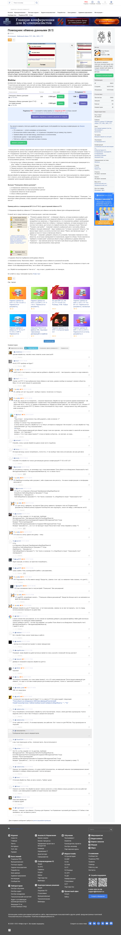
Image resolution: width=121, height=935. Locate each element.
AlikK (17, 616)
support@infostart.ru (96, 891)
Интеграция (15, 878)
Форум (94, 845)
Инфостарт (36, 274)
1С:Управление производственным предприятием (100, 155)
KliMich (18, 797)
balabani (19, 632)
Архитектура (42, 854)
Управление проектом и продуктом (46, 845)
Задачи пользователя (19, 867)
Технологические (44, 899)
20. (14, 605)
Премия (14, 852)
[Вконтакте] (94, 924)
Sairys (17, 449)
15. (14, 532)
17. (13, 559)
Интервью (14, 846)
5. (13, 449)
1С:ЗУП (67, 873)
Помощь (91, 864)
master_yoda (20, 687)
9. (13, 467)
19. (14, 577)
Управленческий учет (101, 185)
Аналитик (67, 841)
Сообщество (15, 881)
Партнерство (42, 878)
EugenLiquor (20, 808)
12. (15, 488)
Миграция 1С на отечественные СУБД (19, 905)
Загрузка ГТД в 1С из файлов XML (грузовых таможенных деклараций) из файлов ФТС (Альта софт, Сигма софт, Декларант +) (39, 334)
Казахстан (98, 169)
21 (16, 597)
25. (13, 641)
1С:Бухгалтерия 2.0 (100, 150)
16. (13, 541)
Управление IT (43, 851)
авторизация (46, 820)
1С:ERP (66, 859)
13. (16, 503)
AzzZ (17, 361)
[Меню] (9, 2)
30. (14, 687)
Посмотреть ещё (49, 341)
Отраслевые (42, 893)
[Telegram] (90, 924)
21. (15, 586)
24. (14, 632)
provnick (18, 467)
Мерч (93, 848)
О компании (93, 854)
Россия (97, 167)
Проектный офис (71, 891)
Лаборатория (16, 886)
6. (13, 370)
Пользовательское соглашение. (19, 916)
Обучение (68, 835)
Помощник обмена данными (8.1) (31, 30)
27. (13, 659)
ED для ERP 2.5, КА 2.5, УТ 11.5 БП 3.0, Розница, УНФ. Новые (60, 302)
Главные (14, 841)
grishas (18, 748)
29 (15, 428)
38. (14, 767)
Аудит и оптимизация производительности (18, 901)
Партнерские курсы (71, 849)
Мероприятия (97, 835)
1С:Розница (68, 870)
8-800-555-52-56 (95, 889)
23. (13, 616)
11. (14, 478)
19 (15, 588)
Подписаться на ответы (16, 348)
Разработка (15, 870)
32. (13, 696)
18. (13, 568)
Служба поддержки (98, 875)
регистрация (37, 820)
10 (15, 417)
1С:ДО (66, 876)
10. (14, 398)
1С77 (66, 884)
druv (17, 677)
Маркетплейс (70, 854)
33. (13, 709)
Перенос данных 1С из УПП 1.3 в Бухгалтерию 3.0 (60, 330)
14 (14, 534)
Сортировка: (49, 348)
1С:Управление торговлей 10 (103, 152)
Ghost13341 (19, 739)
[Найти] (111, 829)
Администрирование (18, 876)
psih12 (18, 696)
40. (14, 786)
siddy (17, 370)
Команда (41, 848)
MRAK (18, 668)
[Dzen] (102, 924)
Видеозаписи (96, 839)
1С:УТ (66, 867)
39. (14, 777)
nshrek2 (18, 440)
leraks (17, 458)
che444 (18, 641)
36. (13, 739)
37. (13, 748)
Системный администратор (103, 128)
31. (15, 414)
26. (13, 650)
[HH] (98, 924)
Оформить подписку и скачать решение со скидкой (49, 116)
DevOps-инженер (70, 846)
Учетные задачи (16, 864)
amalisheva (18, 352)
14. (13, 514)
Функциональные (17, 862)
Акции (40, 864)
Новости (14, 838)
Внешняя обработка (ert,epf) (103, 136)
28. (14, 668)
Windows (97, 162)
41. (13, 797)
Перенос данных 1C (100, 121)
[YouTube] (107, 924)
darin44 (18, 541)
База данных (15, 873)
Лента (13, 843)
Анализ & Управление (47, 835)
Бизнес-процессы (44, 841)
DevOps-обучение (17, 888)
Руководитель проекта (72, 843)
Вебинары (41, 880)
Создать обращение (98, 896)
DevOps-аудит (16, 891)
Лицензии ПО (42, 890)
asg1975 (18, 559)
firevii (18, 777)
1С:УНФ (67, 864)
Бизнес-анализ (43, 838)
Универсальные (69, 878)
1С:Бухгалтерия (69, 856)
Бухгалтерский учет (101, 183)
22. (16, 594)
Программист (99, 130)
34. (14, 720)
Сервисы (41, 869)
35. (13, 730)
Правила (91, 862)
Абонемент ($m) (99, 190)
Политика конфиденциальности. (43, 916)
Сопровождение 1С (46, 861)
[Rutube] (111, 924)
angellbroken (20, 650)
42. (14, 808)
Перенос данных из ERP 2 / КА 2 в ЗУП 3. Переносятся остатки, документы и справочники (81, 332)
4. (13, 440)
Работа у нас (93, 867)
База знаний (16, 856)
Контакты (91, 870)
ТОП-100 (14, 849)
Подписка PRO (16, 859)
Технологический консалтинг (21, 897)
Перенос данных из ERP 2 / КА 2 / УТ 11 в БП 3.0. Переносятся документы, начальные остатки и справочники (81, 304)
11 (15, 491)
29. (14, 677)
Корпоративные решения (48, 885)
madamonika (20, 709)
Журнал (14, 835)
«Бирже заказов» (100, 70)
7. (13, 389)
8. (13, 458)
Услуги (40, 872)
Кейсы (40, 875)
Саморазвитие (43, 857)
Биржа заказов (97, 842)
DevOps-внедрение (18, 894)
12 (16, 505)
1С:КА (66, 862)
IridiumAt (19, 659)
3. (13, 378)
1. (13, 352)
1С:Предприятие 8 (100, 141)
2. (13, 361)
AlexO (19, 414)
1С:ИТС (40, 867)
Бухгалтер (98, 132)
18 (14, 579)
